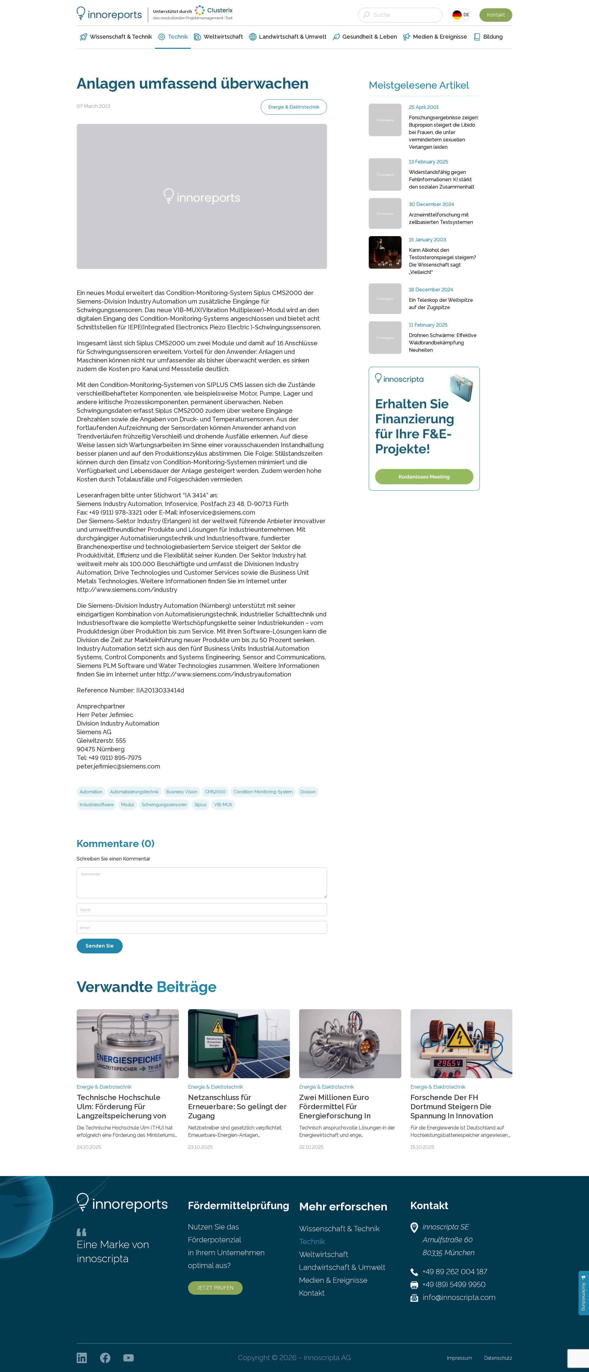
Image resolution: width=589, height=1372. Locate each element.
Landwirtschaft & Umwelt (342, 1267)
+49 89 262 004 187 (455, 1271)
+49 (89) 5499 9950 (454, 1284)
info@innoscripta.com (459, 1297)
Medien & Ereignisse (333, 1280)
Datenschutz (498, 1358)
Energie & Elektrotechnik (293, 107)
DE (465, 14)
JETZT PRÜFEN (215, 1288)
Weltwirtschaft (323, 1254)
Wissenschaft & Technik (339, 1228)
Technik (312, 1241)
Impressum (459, 1358)
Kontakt (496, 15)
